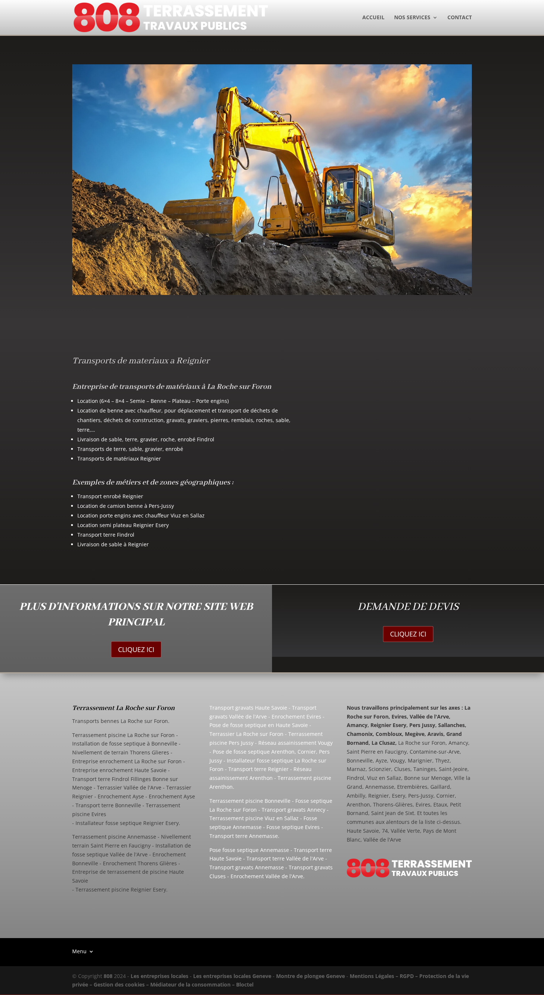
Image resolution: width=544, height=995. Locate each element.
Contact (459, 18)
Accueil (373, 18)
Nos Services (412, 18)
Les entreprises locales (159, 975)
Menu (79, 951)
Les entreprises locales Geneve (232, 975)
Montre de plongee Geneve (310, 975)
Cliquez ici (136, 649)
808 (108, 975)
